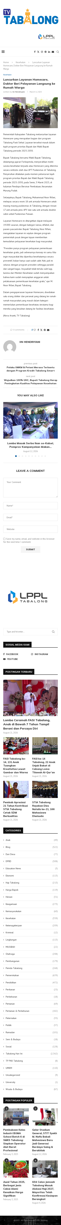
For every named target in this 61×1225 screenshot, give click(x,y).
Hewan (32, 896)
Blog (32, 847)
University (32, 1082)
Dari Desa (32, 854)
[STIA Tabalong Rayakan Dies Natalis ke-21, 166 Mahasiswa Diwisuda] (45, 789)
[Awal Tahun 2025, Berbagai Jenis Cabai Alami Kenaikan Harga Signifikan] (16, 1169)
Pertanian (32, 1003)
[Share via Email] (48, 329)
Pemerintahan (32, 975)
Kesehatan (20, 62)
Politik (32, 1025)
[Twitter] (38, 52)
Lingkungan (32, 939)
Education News (32, 868)
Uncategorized (32, 1075)
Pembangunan (32, 961)
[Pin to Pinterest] (45, 329)
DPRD (32, 861)
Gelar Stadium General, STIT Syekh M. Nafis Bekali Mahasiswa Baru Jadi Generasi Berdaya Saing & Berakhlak (44, 1140)
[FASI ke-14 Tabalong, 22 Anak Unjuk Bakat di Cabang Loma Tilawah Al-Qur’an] (45, 745)
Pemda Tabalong (32, 968)
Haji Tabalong (32, 882)
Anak (32, 840)
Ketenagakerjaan (32, 925)
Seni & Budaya (32, 1039)
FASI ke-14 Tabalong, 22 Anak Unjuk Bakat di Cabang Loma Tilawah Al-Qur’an (43, 765)
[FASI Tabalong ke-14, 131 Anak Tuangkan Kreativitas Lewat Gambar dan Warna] (16, 745)
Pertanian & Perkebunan (32, 1010)
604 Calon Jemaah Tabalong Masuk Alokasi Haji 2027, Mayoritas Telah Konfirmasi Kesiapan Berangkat (45, 1190)
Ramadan (32, 1032)
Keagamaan (32, 904)
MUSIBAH (32, 946)
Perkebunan (32, 996)
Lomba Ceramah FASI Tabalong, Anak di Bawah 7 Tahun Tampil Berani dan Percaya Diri (26, 724)
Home (6, 62)
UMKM (32, 1067)
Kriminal (32, 932)
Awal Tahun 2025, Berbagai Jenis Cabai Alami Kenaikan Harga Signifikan (14, 1188)
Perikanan (32, 989)
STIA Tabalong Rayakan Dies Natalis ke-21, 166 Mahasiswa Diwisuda (43, 809)
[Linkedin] (49, 52)
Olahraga (32, 953)
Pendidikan (32, 982)
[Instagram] (42, 52)
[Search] (57, 52)
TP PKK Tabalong (32, 1060)
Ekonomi (32, 875)
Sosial (32, 1046)
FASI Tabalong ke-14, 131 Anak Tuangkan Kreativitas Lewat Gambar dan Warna (15, 765)
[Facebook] (34, 52)
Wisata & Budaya (32, 1089)
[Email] (53, 52)
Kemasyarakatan (32, 911)
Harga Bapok (32, 889)
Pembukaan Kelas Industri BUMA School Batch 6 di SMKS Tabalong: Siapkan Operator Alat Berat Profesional (14, 1140)
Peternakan (32, 1018)
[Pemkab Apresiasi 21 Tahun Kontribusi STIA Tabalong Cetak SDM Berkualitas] (16, 789)
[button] (6, 429)
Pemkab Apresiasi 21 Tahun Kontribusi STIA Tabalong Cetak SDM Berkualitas (15, 809)
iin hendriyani (19, 92)
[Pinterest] (46, 52)
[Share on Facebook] (38, 329)
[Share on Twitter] (41, 329)
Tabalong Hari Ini (32, 1053)
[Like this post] (35, 329)
